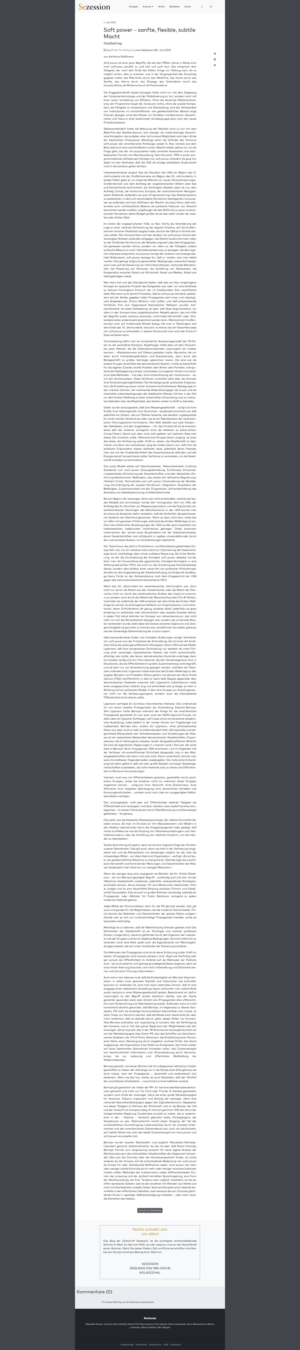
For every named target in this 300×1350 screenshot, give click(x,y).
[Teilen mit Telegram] (215, 61)
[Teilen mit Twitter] (215, 66)
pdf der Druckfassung (122, 50)
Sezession (150, 1264)
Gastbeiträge (126, 1344)
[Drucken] (215, 55)
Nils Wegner (164, 1327)
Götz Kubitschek (176, 1324)
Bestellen (175, 6)
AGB (166, 1344)
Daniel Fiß (133, 1324)
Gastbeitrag (113, 43)
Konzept (133, 6)
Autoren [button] (147, 6)
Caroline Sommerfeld (115, 1324)
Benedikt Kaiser (94, 1324)
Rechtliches (141, 1344)
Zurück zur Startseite (150, 1210)
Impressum (175, 1344)
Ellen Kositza (146, 1324)
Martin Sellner (148, 1327)
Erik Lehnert (160, 1324)
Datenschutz (155, 1344)
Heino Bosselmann (196, 1324)
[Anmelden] (202, 6)
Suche (188, 6)
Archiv (161, 6)
